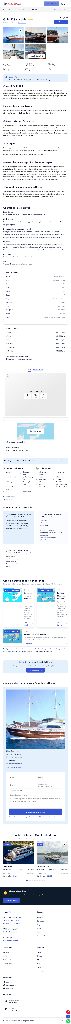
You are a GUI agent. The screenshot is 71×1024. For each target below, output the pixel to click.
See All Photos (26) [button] (37, 56)
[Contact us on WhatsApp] (68, 1021)
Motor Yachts (7, 960)
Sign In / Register (51, 4)
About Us (40, 917)
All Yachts (6, 952)
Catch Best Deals (11, 900)
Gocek (10, 451)
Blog (38, 925)
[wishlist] (30, 844)
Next (69, 861)
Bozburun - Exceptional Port (17, 442)
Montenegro (41, 971)
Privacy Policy (53, 817)
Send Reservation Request (36, 812)
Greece (39, 956)
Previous (2, 861)
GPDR (39, 940)
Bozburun (23, 10)
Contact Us (40, 921)
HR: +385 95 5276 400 (11, 923)
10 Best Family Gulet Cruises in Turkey (49, 649)
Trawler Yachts (7, 963)
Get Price (59, 22)
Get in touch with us (10, 940)
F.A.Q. (39, 928)
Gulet (10, 10)
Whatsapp (12, 761)
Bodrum (22, 451)
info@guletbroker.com (15, 764)
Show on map (22, 23)
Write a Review (34, 670)
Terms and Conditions (39, 817)
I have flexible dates (17, 791)
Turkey (16, 10)
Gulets (5, 956)
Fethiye (16, 451)
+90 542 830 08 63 (15, 757)
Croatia (39, 967)
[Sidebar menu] (65, 4)
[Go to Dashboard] (62, 4)
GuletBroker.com (16, 1021)
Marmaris (29, 451)
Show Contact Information (14, 768)
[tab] (30, 370)
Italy (38, 960)
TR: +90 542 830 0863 (12, 920)
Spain (38, 963)
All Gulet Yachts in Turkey (61, 10)
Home (5, 10)
